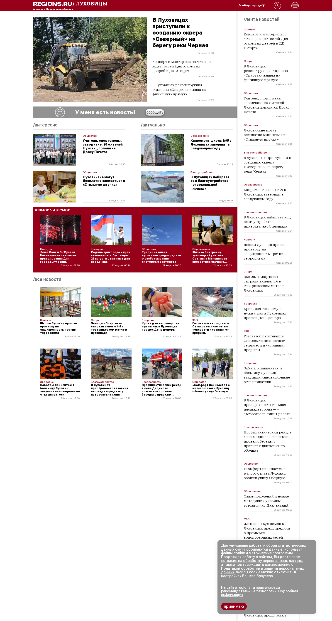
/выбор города (250, 5)
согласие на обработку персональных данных (261, 561)
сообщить (155, 112)
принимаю (234, 606)
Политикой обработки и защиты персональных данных (262, 570)
